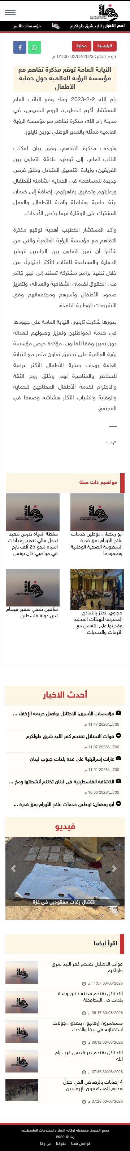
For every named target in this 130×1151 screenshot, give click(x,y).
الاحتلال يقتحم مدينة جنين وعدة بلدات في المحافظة (90, 997)
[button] (14, 868)
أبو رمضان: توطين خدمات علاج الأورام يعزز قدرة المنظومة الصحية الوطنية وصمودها (96, 544)
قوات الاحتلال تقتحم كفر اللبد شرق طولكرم (70, 737)
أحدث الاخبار (65, 695)
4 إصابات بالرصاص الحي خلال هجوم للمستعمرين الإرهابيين (93, 1085)
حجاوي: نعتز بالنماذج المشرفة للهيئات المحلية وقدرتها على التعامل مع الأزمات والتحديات (98, 623)
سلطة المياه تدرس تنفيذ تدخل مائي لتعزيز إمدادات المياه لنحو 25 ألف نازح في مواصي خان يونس (33, 544)
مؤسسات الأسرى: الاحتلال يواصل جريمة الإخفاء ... (63, 714)
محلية (82, 46)
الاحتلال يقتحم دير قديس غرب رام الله (89, 1056)
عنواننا (61, 1144)
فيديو (65, 826)
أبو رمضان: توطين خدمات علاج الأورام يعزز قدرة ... (64, 805)
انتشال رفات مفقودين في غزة (64, 902)
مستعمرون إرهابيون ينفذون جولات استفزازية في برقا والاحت (88, 1026)
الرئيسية (105, 46)
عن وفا (45, 1144)
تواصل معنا (80, 1144)
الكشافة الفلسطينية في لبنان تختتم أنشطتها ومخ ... (61, 782)
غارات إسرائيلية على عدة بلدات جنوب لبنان (72, 759)
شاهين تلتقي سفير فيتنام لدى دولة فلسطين (32, 612)
